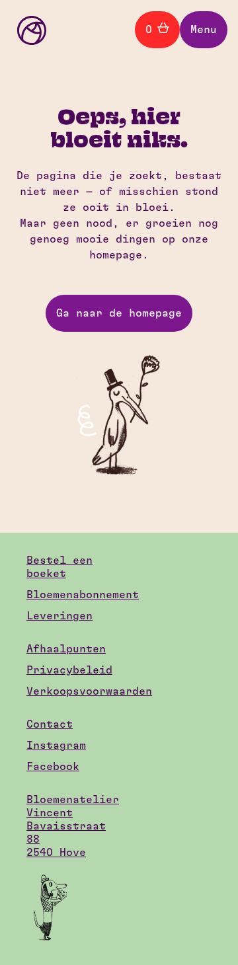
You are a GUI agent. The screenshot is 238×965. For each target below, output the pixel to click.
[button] (203, 29)
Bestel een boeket (59, 567)
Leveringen (59, 616)
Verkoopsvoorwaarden (69, 691)
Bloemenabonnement (69, 595)
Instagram (56, 745)
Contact (49, 724)
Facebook (52, 766)
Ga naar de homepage (119, 313)
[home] (28, 30)
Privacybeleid (69, 670)
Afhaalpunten (66, 649)
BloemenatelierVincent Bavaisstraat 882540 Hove (69, 826)
